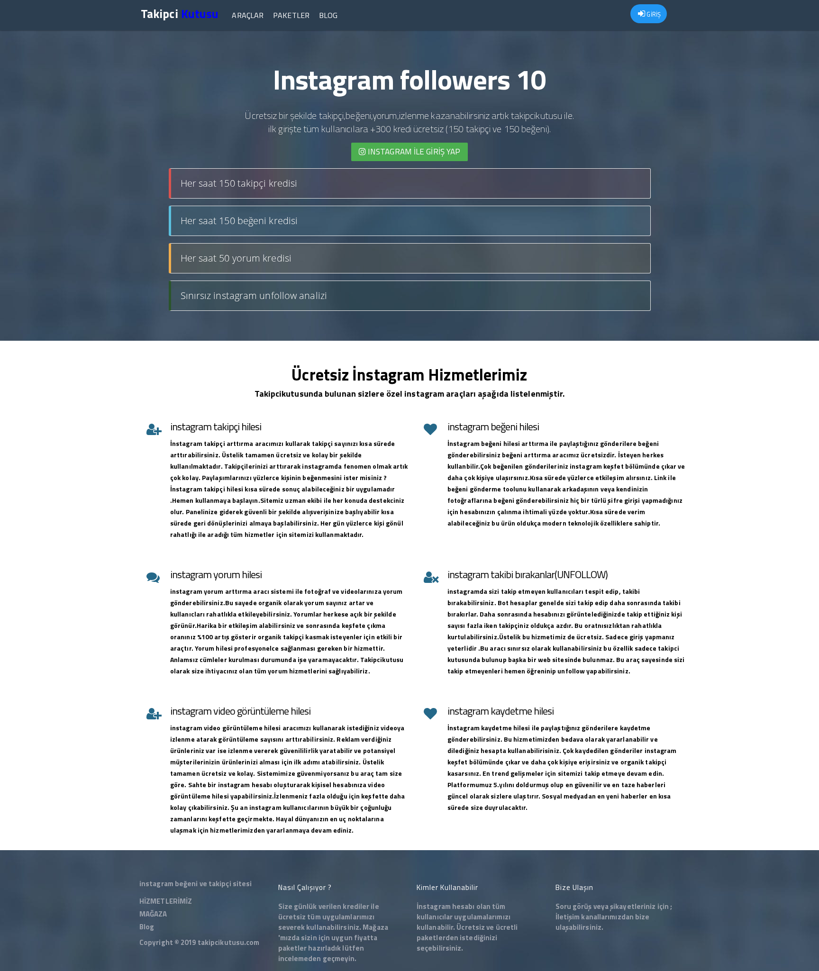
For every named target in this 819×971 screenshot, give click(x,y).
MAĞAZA (153, 913)
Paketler (291, 15)
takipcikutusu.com (229, 942)
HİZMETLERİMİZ (165, 901)
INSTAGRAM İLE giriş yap (413, 151)
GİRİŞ (653, 14)
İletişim (567, 916)
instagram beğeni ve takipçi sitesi (195, 883)
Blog (328, 15)
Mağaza (375, 927)
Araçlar (248, 15)
